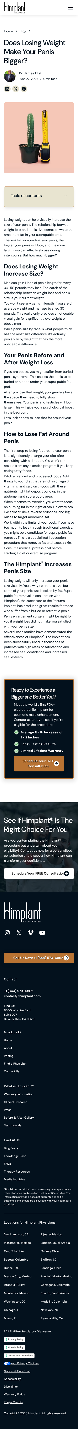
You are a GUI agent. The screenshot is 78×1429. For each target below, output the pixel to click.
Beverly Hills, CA (52, 1318)
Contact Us (11, 1071)
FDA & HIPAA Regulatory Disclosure (27, 1331)
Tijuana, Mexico (51, 1234)
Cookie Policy (15, 1347)
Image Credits (13, 1402)
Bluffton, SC (49, 1259)
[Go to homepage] (14, 7)
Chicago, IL (11, 1310)
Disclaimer (11, 1386)
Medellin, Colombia (54, 1301)
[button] (70, 8)
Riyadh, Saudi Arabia (55, 1293)
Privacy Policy (16, 1339)
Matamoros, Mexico (17, 1243)
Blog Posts (11, 1148)
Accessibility (12, 1379)
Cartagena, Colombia (55, 1285)
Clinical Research (15, 1102)
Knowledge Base (15, 1156)
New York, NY (49, 1310)
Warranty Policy (14, 1394)
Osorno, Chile (50, 1251)
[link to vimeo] (30, 932)
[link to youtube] (42, 932)
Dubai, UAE (11, 1268)
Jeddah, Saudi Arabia (55, 1243)
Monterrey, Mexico (16, 1293)
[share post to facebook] (24, 88)
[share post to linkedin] (7, 88)
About (8, 1048)
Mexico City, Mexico (17, 1276)
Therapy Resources (17, 1171)
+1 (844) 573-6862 (18, 991)
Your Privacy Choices (25, 1363)
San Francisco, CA (16, 1234)
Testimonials (12, 1125)
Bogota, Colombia (16, 1259)
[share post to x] (15, 88)
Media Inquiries (14, 1179)
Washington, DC (15, 1301)
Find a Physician (15, 1063)
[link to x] (19, 932)
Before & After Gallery (19, 1117)
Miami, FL (10, 1318)
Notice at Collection (17, 1371)
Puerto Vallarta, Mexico (56, 1276)
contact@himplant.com (22, 996)
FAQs (7, 1164)
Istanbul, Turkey (14, 1285)
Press (7, 1110)
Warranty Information (18, 1094)
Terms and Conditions (20, 1355)
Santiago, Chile (51, 1268)
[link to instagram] (7, 932)
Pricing (8, 1056)
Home (8, 1040)
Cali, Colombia (14, 1251)
